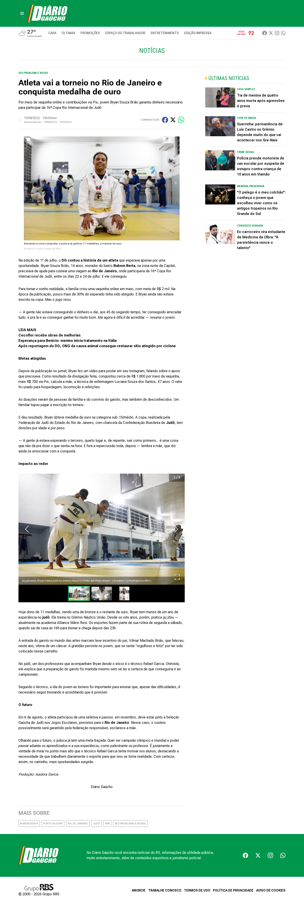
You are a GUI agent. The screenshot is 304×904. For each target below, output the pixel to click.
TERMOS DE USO (197, 890)
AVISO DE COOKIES (271, 890)
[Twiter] (271, 33)
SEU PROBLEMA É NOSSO (130, 823)
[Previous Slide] (26, 529)
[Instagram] (277, 33)
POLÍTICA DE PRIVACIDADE (233, 890)
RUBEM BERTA (29, 823)
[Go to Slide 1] (79, 593)
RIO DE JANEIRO (78, 823)
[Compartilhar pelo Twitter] (173, 120)
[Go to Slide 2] (102, 593)
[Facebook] (264, 33)
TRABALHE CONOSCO (164, 890)
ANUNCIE (139, 890)
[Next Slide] (176, 529)
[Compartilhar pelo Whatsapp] (181, 119)
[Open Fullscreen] (177, 577)
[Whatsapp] (283, 33)
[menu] (22, 13)
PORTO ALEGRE (53, 823)
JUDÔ (96, 823)
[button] (101, 529)
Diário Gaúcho (102, 787)
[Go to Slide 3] (124, 593)
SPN (107, 823)
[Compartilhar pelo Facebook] (165, 120)
